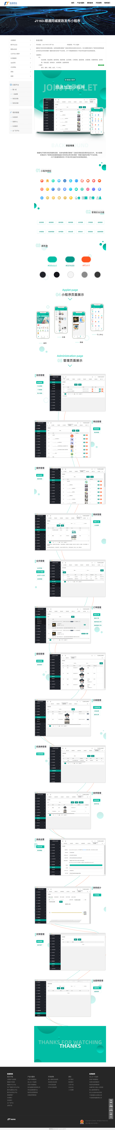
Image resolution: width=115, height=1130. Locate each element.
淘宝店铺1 (15, 98)
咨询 (111, 1102)
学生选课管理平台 (33, 1090)
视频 (12, 76)
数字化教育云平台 (12, 1090)
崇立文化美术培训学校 (95, 1092)
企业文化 (70, 1087)
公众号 (111, 1110)
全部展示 (13, 40)
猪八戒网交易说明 (53, 1079)
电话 (110, 1114)
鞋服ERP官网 (11, 1082)
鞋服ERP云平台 (11, 1084)
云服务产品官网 (11, 1079)
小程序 (111, 1106)
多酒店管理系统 (32, 1095)
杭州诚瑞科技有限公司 (34, 1087)
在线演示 (15, 117)
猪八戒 (14, 89)
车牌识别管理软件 (94, 1082)
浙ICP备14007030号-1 (91, 1123)
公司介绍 (70, 1084)
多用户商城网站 (32, 1079)
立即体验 (101, 65)
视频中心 (15, 121)
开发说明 (99, 3)
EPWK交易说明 (52, 1087)
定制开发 (9, 1105)
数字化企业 (14, 44)
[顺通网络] (12, 3)
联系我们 (107, 3)
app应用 (13, 62)
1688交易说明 (52, 1084)
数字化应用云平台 (12, 1092)
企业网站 (13, 67)
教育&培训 (14, 49)
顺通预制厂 (10, 1095)
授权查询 (90, 3)
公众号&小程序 (15, 53)
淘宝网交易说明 (52, 1082)
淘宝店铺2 (15, 103)
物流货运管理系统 (33, 1092)
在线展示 (15, 126)
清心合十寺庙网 (32, 1082)
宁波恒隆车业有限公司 (95, 1095)
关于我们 (70, 1079)
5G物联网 (13, 58)
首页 (72, 3)
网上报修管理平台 (94, 1090)
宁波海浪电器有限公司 (95, 1097)
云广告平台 (15, 130)
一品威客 (15, 94)
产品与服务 (80, 3)
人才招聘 (70, 1090)
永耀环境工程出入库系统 (96, 1087)
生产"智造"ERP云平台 (13, 1087)
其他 (12, 71)
